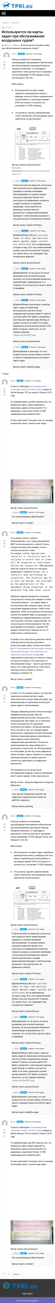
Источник (16, 168)
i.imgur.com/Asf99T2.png (24, 335)
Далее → (17, 1274)
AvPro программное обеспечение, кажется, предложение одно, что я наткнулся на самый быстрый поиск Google (31, 651)
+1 (4, 61)
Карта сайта (27, 1294)
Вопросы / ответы (10, 45)
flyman (14, 54)
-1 (4, 69)
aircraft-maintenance (30, 171)
